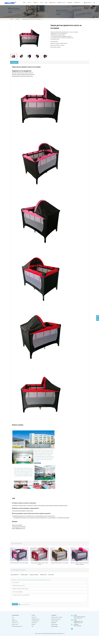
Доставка (33, 624)
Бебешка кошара (54, 624)
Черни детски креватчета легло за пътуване (31, 19)
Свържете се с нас (15, 622)
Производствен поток (36, 619)
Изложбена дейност (35, 620)
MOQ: (51, 47)
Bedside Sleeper (54, 626)
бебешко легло (43, 574)
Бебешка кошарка (54, 620)
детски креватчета (15, 574)
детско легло (51, 574)
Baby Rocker (53, 622)
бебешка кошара (24, 574)
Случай (13, 619)
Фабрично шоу (14, 620)
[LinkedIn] (72, 629)
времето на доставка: (54, 45)
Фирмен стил (34, 617)
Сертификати (34, 622)
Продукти (18, 19)
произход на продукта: (55, 43)
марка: (51, 41)
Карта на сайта (14, 624)
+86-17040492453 (77, 625)
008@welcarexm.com (78, 622)
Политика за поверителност (25, 604)
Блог (13, 617)
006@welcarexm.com (78, 621)
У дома (11, 19)
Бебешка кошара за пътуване (56, 617)
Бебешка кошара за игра (55, 619)
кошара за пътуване (34, 574)
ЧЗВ (32, 626)
